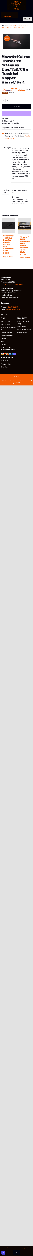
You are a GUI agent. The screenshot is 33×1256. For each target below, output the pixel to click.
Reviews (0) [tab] (6, 191)
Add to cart (17, 107)
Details (11, 256)
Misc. (24, 26)
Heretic (11, 26)
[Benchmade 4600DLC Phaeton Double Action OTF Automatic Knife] (8, 225)
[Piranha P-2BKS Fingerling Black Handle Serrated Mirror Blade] (24, 226)
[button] (10, 90)
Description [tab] (6, 148)
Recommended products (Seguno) (14, 27)
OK (16, 1252)
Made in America (18, 26)
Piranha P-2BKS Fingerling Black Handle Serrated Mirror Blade (25, 244)
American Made (12, 128)
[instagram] (6, 315)
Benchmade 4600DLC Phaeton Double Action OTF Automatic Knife (8, 243)
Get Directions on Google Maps (12, 284)
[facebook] (2, 315)
